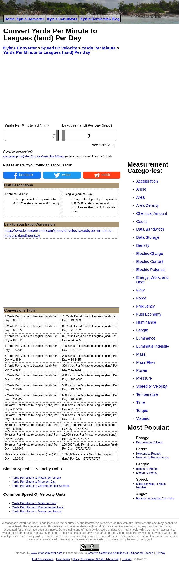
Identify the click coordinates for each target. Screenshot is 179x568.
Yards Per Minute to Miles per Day (33, 481)
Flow (140, 290)
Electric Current (149, 261)
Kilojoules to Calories (149, 442)
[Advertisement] (61, 89)
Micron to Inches (146, 472)
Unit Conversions (43, 559)
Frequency (145, 306)
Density (142, 245)
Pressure (144, 378)
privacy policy (34, 536)
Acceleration (147, 181)
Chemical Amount (151, 213)
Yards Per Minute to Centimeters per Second (40, 485)
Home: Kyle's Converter (24, 19)
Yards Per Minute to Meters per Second (37, 511)
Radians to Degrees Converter (155, 498)
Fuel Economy (148, 314)
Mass (141, 354)
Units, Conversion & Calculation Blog (96, 559)
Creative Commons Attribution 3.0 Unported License (120, 552)
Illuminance (146, 322)
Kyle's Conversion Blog (100, 19)
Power (141, 370)
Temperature (147, 394)
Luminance (145, 338)
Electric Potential (150, 269)
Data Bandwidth (150, 229)
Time (140, 402)
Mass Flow (145, 362)
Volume (142, 418)
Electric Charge (149, 253)
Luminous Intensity (152, 346)
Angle (141, 189)
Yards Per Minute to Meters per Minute (36, 477)
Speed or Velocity (151, 386)
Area (140, 197)
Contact (127, 559)
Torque (142, 410)
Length (142, 330)
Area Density (147, 205)
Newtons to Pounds (148, 453)
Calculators (63, 559)
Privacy (160, 552)
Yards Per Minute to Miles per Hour (34, 503)
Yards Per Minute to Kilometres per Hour (37, 507)
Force (141, 298)
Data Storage (147, 237)
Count (141, 221)
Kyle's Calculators (62, 19)
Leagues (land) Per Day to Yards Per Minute (33, 156)
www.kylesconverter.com (46, 552)
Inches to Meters (147, 468)
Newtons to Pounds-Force (152, 457)
